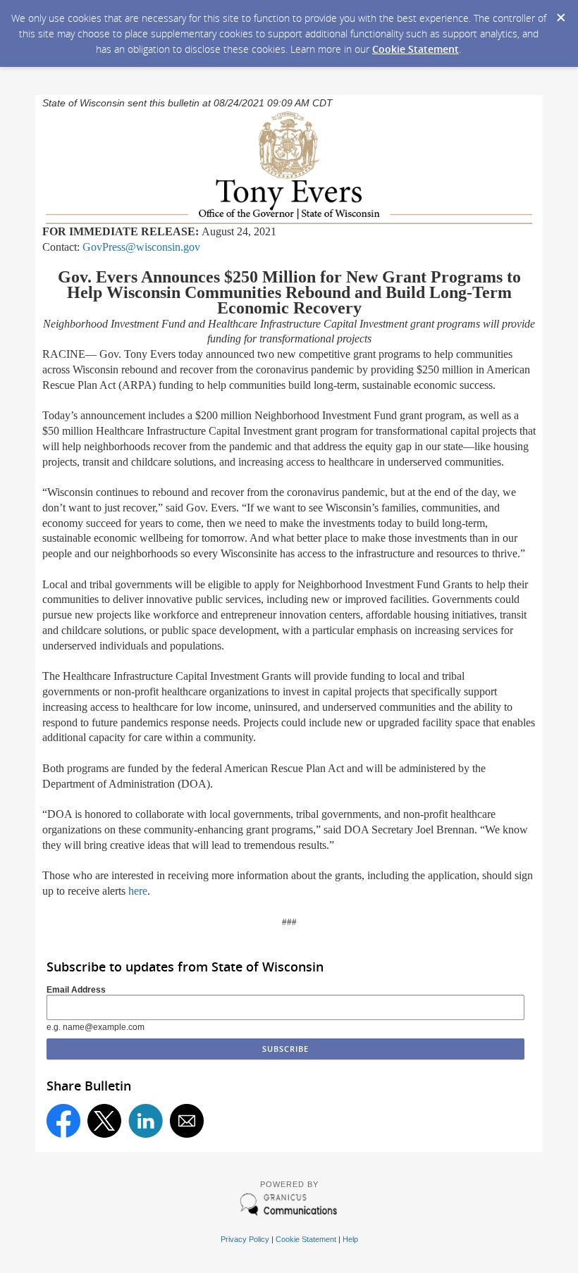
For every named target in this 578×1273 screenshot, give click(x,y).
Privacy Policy (245, 1239)
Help (350, 1239)
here (137, 891)
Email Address (76, 990)
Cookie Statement (415, 49)
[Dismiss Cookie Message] (560, 13)
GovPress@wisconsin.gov (141, 247)
